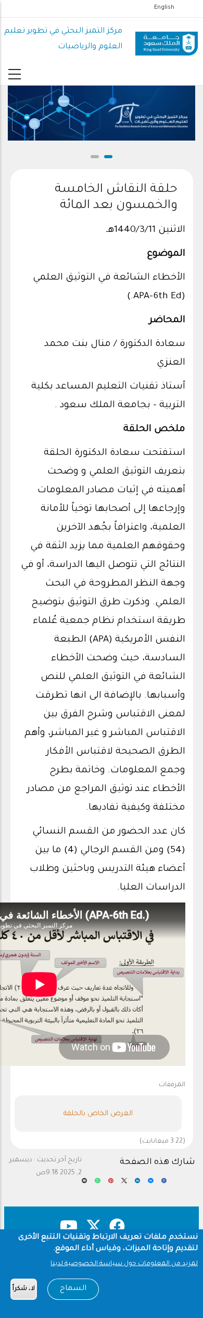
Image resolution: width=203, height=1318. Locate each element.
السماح (73, 1289)
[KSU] (166, 39)
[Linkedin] (138, 1184)
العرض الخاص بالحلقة (98, 1114)
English (164, 8)
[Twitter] (123, 1184)
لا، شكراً (23, 1289)
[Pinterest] (111, 1184)
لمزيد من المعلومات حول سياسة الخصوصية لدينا (124, 1264)
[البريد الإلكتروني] (84, 1184)
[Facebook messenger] (150, 1184)
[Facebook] (164, 1184)
